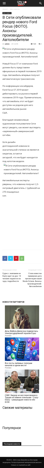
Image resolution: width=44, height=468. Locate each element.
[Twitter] (10, 258)
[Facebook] (4, 258)
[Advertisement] (22, 223)
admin (7, 44)
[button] (40, 3)
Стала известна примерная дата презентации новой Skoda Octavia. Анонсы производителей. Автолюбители (32, 279)
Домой (5, 9)
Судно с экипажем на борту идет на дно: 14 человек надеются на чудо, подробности (11, 277)
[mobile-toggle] (4, 3)
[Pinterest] (16, 258)
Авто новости (15, 9)
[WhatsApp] (21, 258)
